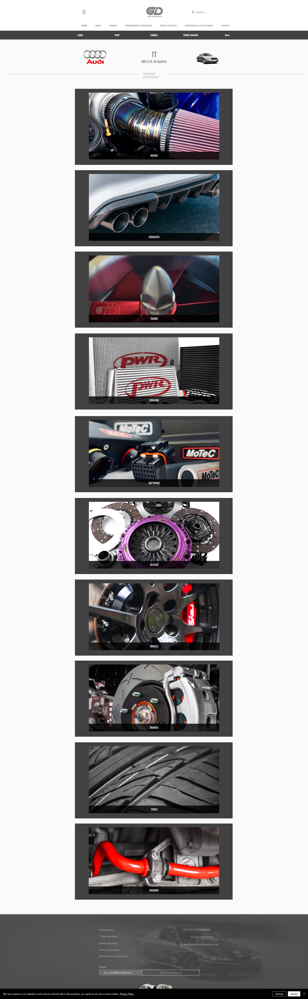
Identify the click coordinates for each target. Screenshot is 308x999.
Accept (294, 993)
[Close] (304, 993)
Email (102, 967)
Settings (279, 993)
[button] (84, 12)
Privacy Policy (127, 993)
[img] (154, 126)
